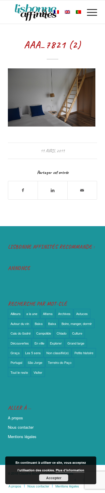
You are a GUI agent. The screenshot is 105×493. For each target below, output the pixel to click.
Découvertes (19, 343)
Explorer (56, 343)
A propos (15, 418)
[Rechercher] (42, 12)
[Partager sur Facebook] (23, 190)
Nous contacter (21, 427)
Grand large (75, 343)
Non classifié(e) (57, 352)
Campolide (43, 333)
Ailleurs (15, 313)
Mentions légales (22, 436)
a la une (31, 313)
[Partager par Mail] (82, 190)
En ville (39, 343)
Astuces (82, 313)
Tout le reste (19, 372)
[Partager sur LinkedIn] (52, 190)
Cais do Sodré (20, 333)
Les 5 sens (33, 352)
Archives (64, 313)
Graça (15, 352)
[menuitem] (42, 12)
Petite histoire (83, 352)
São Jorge (35, 362)
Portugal (16, 362)
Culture (77, 333)
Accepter (54, 477)
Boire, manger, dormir (77, 323)
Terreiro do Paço (59, 362)
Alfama (47, 313)
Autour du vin (19, 323)
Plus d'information (70, 470)
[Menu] (89, 12)
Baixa (39, 323)
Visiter (38, 372)
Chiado (61, 333)
